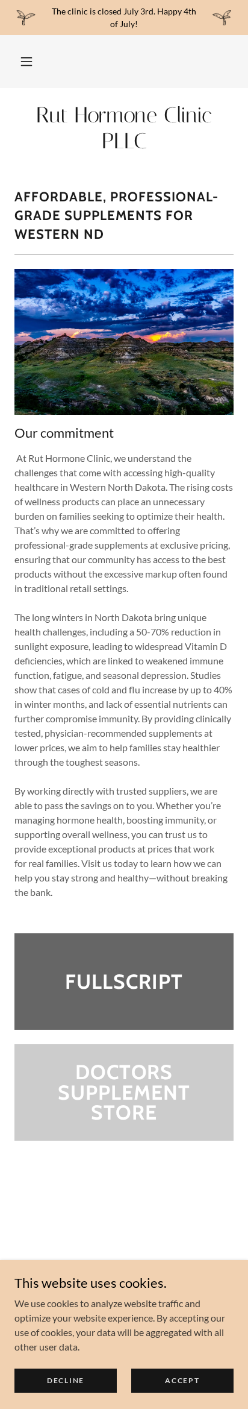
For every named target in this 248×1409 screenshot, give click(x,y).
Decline (65, 1380)
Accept (182, 1380)
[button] (26, 61)
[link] (124, 128)
